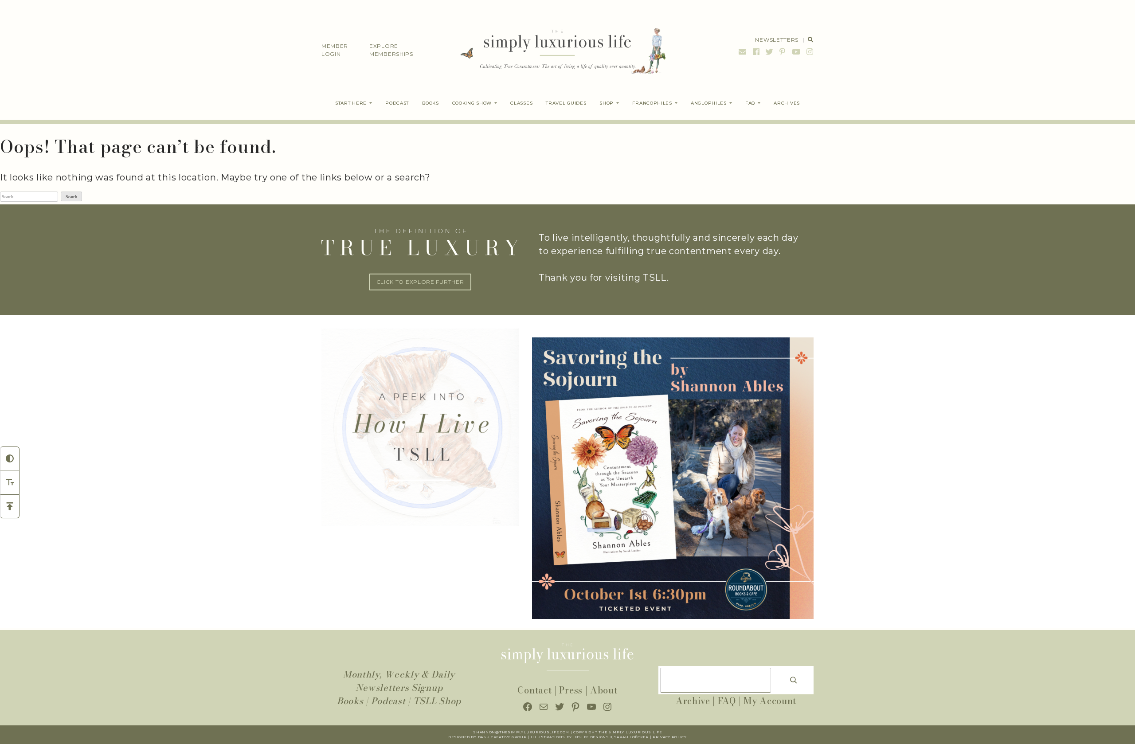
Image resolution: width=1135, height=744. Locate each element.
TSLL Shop (437, 701)
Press (571, 690)
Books (350, 701)
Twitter (769, 51)
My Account (770, 701)
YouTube (796, 51)
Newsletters (776, 39)
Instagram (809, 51)
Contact (534, 690)
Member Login (334, 50)
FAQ (727, 701)
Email (742, 51)
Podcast (388, 701)
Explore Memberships (391, 50)
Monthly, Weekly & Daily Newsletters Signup (399, 680)
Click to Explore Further (420, 281)
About (604, 690)
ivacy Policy (672, 737)
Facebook (756, 51)
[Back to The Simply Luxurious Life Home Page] (557, 50)
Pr (655, 737)
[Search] (793, 680)
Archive (693, 701)
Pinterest (782, 51)
